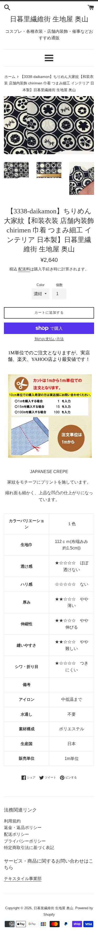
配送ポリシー (16, 834)
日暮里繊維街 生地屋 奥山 (49, 19)
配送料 (24, 269)
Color (40, 285)
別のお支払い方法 (49, 339)
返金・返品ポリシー (23, 827)
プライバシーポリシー (25, 841)
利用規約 (12, 821)
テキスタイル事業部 (23, 878)
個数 (59, 285)
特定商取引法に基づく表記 (29, 847)
